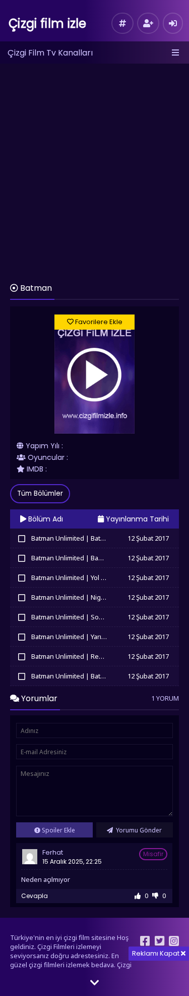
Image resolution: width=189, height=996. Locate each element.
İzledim (21, 538)
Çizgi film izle (48, 23)
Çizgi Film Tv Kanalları (50, 53)
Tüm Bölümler (40, 493)
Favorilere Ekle (98, 322)
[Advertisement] (94, 168)
